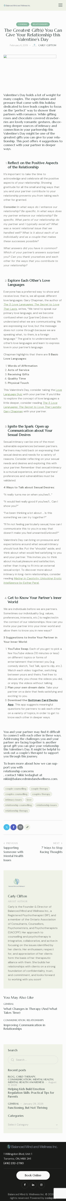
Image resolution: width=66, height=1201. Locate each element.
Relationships (40, 24)
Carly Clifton (17, 896)
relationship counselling (18, 805)
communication (14, 1020)
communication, (20, 1079)
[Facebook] (13, 827)
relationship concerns (19, 771)
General (22, 24)
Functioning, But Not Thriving (27, 1108)
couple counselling (15, 788)
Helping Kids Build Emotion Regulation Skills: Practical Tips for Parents (31, 1092)
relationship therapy (16, 810)
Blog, (12, 1076)
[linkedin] (33, 1184)
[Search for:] (33, 1060)
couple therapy (39, 788)
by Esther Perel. (29, 583)
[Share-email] (20, 827)
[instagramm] (41, 1184)
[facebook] (24, 1184)
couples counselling (16, 794)
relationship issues (47, 805)
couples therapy (41, 794)
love (29, 799)
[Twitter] (7, 827)
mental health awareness (26, 1082)
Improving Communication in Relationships (24, 1027)
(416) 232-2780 (14, 1163)
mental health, (43, 1079)
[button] (60, 5)
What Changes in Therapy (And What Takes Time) (30, 1010)
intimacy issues (13, 799)
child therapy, (26, 1076)
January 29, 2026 (33, 1103)
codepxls (50, 1198)
